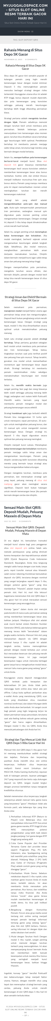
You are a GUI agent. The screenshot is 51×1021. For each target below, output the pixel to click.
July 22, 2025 (10, 521)
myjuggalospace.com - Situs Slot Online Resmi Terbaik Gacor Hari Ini (25, 11)
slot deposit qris (18, 548)
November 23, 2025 (13, 59)
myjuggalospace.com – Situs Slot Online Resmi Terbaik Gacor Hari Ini (25, 1010)
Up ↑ (26, 1015)
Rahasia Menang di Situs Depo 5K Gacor (23, 52)
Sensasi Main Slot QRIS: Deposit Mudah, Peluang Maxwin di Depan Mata (23, 511)
